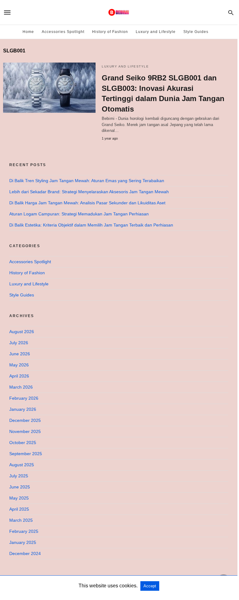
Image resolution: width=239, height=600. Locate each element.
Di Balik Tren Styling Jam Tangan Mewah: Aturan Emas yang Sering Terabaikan (86, 180)
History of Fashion (110, 32)
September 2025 (25, 453)
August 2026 (21, 331)
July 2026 (18, 342)
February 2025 (23, 531)
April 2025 (19, 509)
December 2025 (25, 420)
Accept (149, 586)
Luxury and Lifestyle (156, 32)
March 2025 (21, 520)
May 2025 (19, 498)
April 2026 (19, 375)
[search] (230, 12)
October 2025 (22, 442)
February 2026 (23, 398)
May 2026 (19, 364)
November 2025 (25, 431)
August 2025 (21, 464)
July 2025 (18, 475)
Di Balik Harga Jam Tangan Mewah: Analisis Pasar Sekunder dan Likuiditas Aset (87, 202)
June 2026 (19, 353)
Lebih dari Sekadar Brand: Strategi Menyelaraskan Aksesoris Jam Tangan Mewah (89, 191)
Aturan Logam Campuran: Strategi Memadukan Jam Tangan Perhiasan (79, 213)
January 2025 (22, 542)
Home (28, 32)
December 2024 (25, 553)
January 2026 (22, 409)
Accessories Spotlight (63, 32)
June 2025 (19, 486)
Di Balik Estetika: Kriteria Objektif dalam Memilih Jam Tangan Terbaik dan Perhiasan (91, 224)
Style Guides (195, 32)
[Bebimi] (118, 12)
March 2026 (21, 387)
